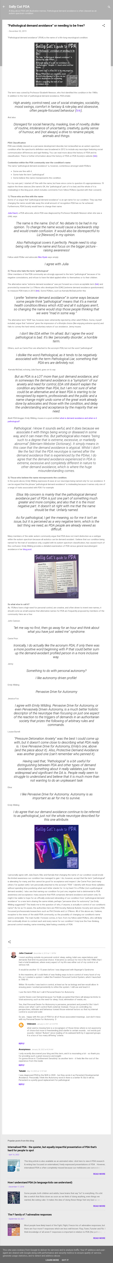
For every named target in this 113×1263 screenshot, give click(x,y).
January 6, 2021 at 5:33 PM (47, 1024)
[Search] (109, 7)
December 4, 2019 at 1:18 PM (44, 953)
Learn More (52, 1260)
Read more (99, 1174)
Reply (21, 1043)
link (78, 110)
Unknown (31, 1024)
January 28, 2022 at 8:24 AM (42, 1049)
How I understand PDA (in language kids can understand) (40, 1182)
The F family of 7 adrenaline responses (30, 1214)
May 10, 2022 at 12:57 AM (37, 1071)
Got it (65, 1260)
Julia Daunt (13, 213)
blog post (27, 549)
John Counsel (25, 953)
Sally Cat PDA (19, 7)
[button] (103, 26)
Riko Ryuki (42, 257)
